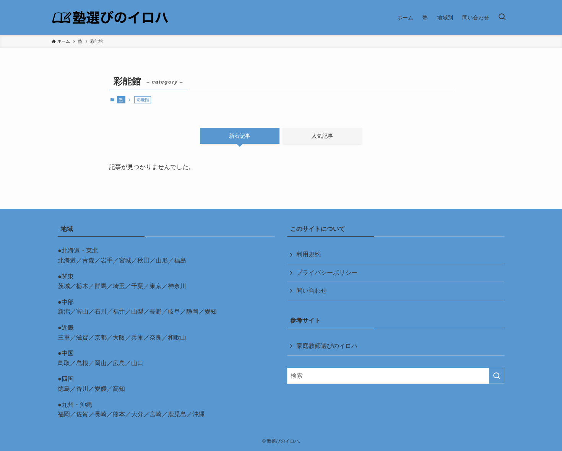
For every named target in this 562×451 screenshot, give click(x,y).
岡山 (100, 363)
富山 (82, 311)
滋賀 (82, 337)
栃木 (82, 286)
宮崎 (155, 414)
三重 (64, 337)
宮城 (125, 260)
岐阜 (174, 311)
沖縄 (198, 414)
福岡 (64, 414)
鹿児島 (177, 414)
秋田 (143, 260)
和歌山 (177, 337)
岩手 (107, 260)
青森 (88, 260)
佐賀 (82, 414)
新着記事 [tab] (239, 136)
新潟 (64, 311)
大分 (137, 414)
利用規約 (308, 254)
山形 (162, 260)
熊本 (119, 414)
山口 (137, 363)
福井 (119, 311)
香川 (82, 388)
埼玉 (119, 286)
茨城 (64, 286)
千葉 (137, 286)
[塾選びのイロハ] (110, 17)
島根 (82, 363)
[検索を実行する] (496, 376)
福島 (180, 260)
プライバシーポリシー (326, 272)
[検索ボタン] (502, 17)
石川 (100, 311)
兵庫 (137, 337)
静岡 (192, 311)
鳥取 (64, 363)
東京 (155, 286)
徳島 (64, 388)
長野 (155, 311)
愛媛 (100, 388)
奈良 (155, 337)
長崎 (100, 414)
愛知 (211, 311)
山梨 (137, 311)
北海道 (67, 260)
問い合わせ (311, 290)
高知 (119, 388)
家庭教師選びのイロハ (326, 346)
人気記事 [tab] (322, 136)
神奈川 (177, 286)
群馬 (100, 286)
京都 (100, 337)
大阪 (119, 337)
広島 (119, 363)
